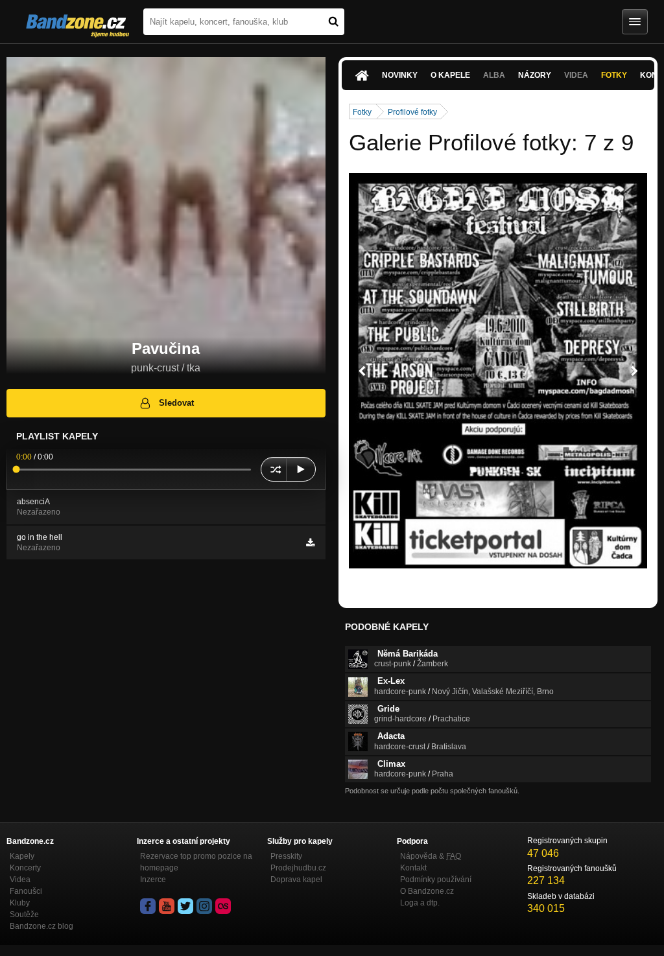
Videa (20, 879)
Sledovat (176, 403)
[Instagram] (204, 906)
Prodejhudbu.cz (298, 867)
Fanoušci (26, 891)
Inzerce (153, 879)
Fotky (614, 75)
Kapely (22, 856)
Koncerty (25, 867)
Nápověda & (430, 856)
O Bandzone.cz (427, 891)
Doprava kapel (296, 879)
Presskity (286, 856)
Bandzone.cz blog (41, 926)
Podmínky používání (435, 879)
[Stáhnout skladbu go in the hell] (310, 542)
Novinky (400, 75)
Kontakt (413, 867)
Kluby (20, 902)
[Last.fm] (223, 906)
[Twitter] (185, 906)
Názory (534, 75)
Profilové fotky (412, 112)
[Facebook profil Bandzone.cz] (148, 906)
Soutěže (24, 914)
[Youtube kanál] (166, 906)
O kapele (450, 75)
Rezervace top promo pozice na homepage (196, 862)
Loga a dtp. (420, 902)
